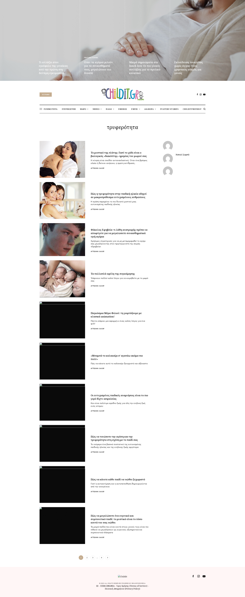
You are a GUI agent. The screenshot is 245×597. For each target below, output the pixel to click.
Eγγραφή (45, 95)
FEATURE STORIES (91, 58)
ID (97, 586)
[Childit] (122, 93)
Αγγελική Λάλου (97, 168)
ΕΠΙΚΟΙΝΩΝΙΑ (107, 586)
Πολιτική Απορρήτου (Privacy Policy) (122, 588)
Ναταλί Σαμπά (182, 155)
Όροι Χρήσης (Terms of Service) (132, 586)
